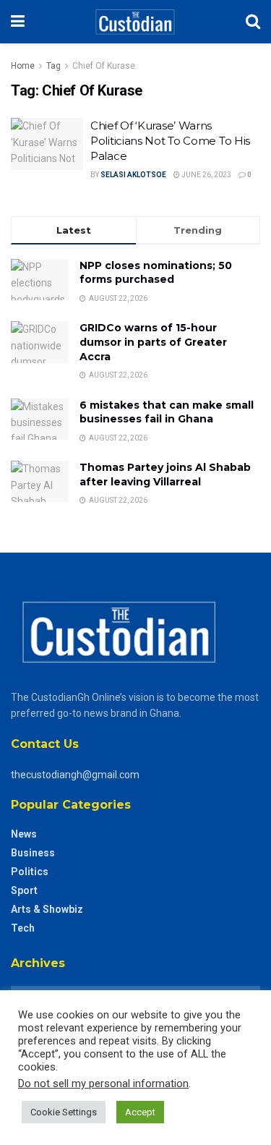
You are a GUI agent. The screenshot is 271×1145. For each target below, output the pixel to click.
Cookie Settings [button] (63, 1112)
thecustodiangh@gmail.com (75, 774)
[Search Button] (253, 21)
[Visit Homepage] (134, 21)
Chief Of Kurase (103, 66)
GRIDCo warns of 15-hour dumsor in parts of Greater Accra (153, 341)
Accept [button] (140, 1112)
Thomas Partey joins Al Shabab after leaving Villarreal (165, 474)
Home (23, 66)
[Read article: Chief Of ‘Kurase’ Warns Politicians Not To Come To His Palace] (47, 144)
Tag (53, 66)
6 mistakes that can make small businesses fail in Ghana (166, 412)
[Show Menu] (18, 21)
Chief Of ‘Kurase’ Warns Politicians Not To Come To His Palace (170, 141)
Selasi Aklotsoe (133, 175)
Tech (23, 928)
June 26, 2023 (205, 175)
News (24, 834)
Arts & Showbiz (47, 909)
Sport (24, 890)
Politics (29, 871)
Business (33, 853)
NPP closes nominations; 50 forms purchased (155, 272)
